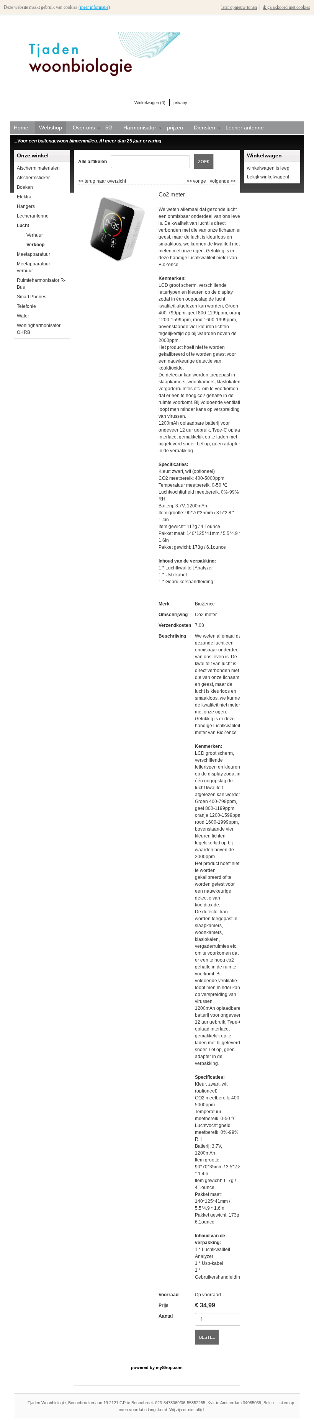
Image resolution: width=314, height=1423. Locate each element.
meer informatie (94, 7)
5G (109, 127)
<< (189, 181)
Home (21, 127)
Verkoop (35, 244)
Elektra (24, 197)
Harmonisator (139, 127)
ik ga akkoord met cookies (286, 7)
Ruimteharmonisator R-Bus (41, 284)
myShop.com (169, 1367)
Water (23, 316)
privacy (180, 102)
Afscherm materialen (38, 168)
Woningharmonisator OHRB (39, 329)
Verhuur (34, 235)
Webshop (50, 127)
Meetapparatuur (33, 254)
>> (232, 181)
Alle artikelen (92, 161)
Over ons (84, 127)
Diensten (204, 127)
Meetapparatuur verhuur (33, 267)
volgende (223, 181)
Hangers (26, 206)
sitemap (287, 1402)
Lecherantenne (33, 216)
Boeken (25, 187)
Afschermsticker (33, 177)
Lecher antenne (245, 127)
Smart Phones (31, 296)
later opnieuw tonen (239, 7)
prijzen (175, 127)
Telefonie (26, 306)
